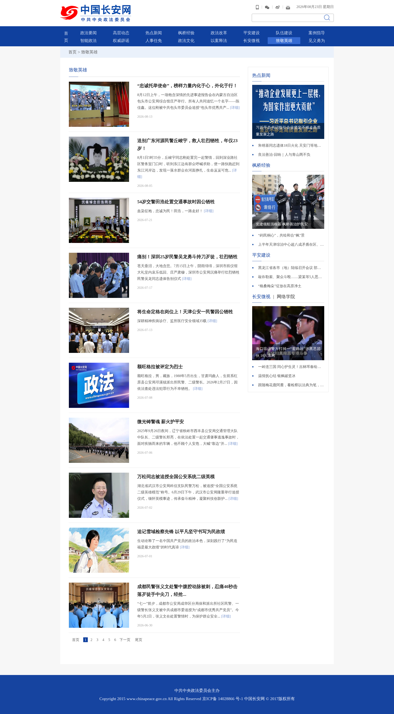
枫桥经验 (186, 33)
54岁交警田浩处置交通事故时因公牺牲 (176, 201)
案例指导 (316, 33)
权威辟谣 (121, 40)
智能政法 (88, 40)
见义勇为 (316, 40)
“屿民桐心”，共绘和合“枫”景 (281, 235)
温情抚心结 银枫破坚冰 (277, 376)
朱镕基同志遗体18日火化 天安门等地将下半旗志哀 (291, 145)
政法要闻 (88, 33)
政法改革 (219, 33)
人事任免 (153, 40)
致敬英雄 (284, 40)
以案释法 (219, 40)
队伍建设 (284, 33)
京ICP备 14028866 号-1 (223, 698)
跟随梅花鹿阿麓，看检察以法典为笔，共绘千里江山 (291, 385)
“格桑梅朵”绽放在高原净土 (279, 286)
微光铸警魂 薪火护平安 (160, 421)
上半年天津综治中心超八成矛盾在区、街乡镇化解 (291, 244)
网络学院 (286, 296)
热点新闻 (153, 33)
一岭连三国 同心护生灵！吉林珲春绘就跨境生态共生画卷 (291, 367)
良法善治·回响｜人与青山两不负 (284, 154)
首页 (72, 52)
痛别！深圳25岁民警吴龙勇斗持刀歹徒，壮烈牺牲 (187, 256)
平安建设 (251, 33)
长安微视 (251, 40)
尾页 (138, 640)
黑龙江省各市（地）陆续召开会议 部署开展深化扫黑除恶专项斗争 (291, 268)
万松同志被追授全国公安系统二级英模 (176, 476)
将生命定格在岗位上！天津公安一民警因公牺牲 (185, 311)
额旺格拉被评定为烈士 (160, 366)
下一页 (124, 640)
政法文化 (186, 40)
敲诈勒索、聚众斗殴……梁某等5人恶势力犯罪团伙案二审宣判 (291, 277)
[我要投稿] (288, 7)
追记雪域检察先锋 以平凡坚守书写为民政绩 (181, 531)
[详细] (235, 107)
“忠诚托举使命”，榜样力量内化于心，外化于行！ (187, 85)
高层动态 (121, 33)
